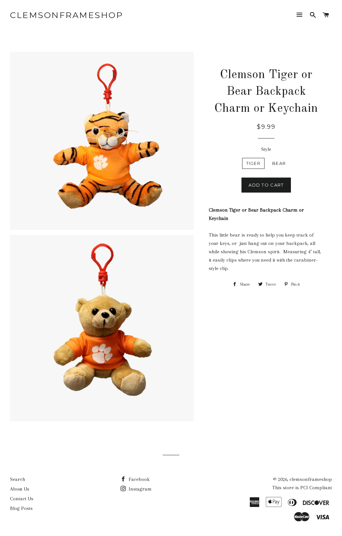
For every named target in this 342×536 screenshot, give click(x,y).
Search (17, 479)
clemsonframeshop (66, 15)
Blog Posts (21, 508)
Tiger (253, 163)
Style (266, 149)
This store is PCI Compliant (302, 488)
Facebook (138, 479)
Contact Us (21, 499)
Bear (279, 163)
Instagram (139, 489)
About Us (19, 489)
